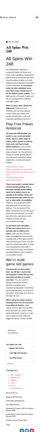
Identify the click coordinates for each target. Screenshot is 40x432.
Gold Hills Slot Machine (18, 353)
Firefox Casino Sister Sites (16, 420)
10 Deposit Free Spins (15, 177)
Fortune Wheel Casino (15, 167)
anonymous (15, 377)
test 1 (12, 385)
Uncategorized (16, 388)
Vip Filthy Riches (15, 357)
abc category (16, 375)
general (13, 380)
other (12, 383)
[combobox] (20, 364)
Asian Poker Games (14, 180)
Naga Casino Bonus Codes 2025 (19, 169)
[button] (37, 17)
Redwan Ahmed (8, 17)
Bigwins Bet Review (16, 348)
